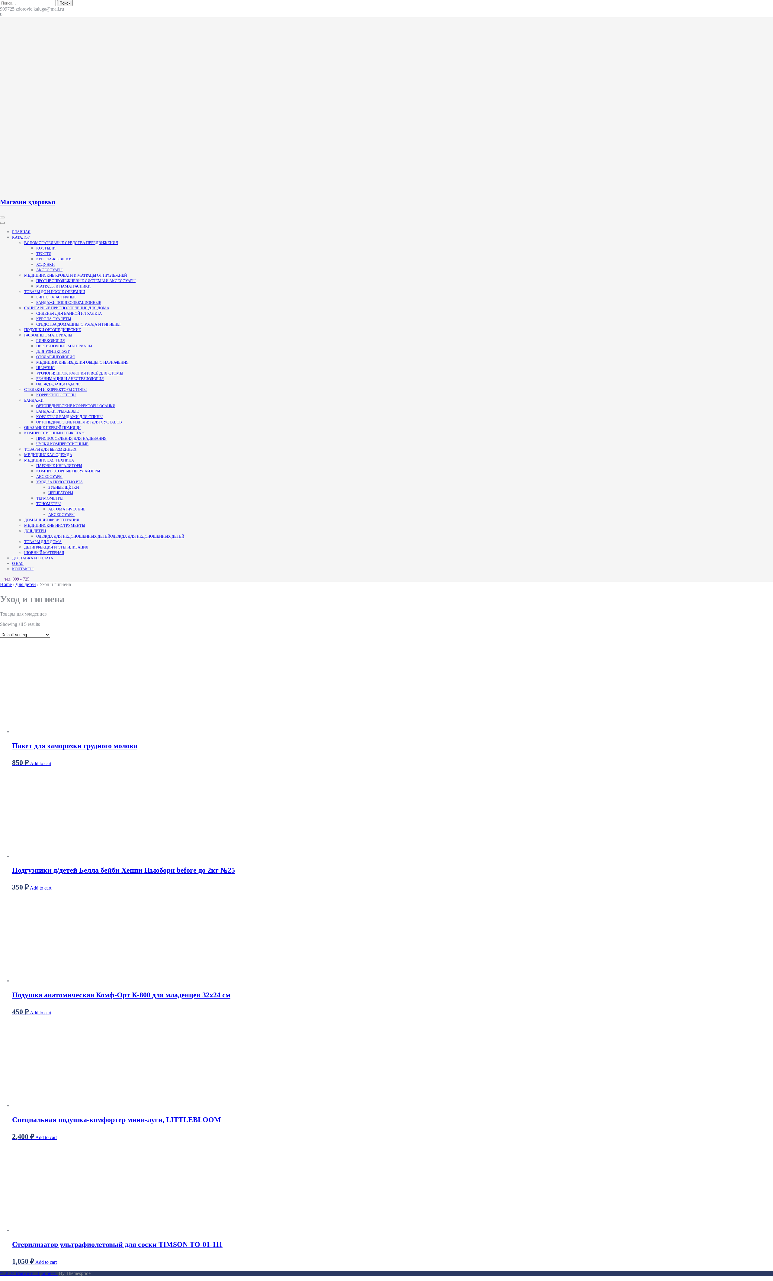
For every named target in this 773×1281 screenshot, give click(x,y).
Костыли (46, 248)
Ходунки (45, 264)
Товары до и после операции (54, 291)
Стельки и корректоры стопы (55, 389)
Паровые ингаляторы (59, 465)
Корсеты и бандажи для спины (69, 416)
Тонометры (48, 503)
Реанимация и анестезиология (70, 378)
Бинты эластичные (56, 297)
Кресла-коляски (54, 259)
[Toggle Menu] (2, 223)
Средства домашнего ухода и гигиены (78, 324)
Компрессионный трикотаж (54, 433)
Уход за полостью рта (59, 482)
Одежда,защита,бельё (59, 384)
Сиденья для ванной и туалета (69, 313)
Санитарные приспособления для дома (66, 308)
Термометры (49, 498)
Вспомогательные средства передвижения (71, 242)
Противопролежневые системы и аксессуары (86, 280)
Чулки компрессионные (62, 444)
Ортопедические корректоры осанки (75, 406)
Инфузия (45, 367)
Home (6, 584)
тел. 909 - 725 (17, 579)
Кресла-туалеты (53, 319)
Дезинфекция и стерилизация (56, 547)
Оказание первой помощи (52, 427)
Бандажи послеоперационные (68, 302)
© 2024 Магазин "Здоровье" (29, 1273)
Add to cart (40, 763)
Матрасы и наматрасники (63, 286)
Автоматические (66, 509)
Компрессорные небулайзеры (68, 471)
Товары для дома (43, 541)
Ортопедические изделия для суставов (79, 422)
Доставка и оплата (32, 558)
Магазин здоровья (27, 202)
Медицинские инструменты (54, 525)
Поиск (64, 3)
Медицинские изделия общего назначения (82, 362)
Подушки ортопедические (52, 329)
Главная (21, 232)
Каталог (21, 237)
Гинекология (50, 340)
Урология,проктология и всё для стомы (79, 373)
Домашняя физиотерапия (51, 520)
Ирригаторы (60, 493)
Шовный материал (44, 552)
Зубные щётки (63, 487)
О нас (18, 563)
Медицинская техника (49, 460)
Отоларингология (55, 357)
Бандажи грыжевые (57, 411)
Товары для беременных (50, 449)
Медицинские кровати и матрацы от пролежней (75, 275)
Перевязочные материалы (64, 346)
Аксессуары (49, 270)
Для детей (35, 531)
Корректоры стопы (56, 395)
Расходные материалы (48, 335)
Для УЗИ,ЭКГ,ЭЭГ (53, 351)
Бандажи (33, 400)
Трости (43, 253)
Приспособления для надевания (71, 438)
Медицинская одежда (48, 454)
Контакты (23, 569)
